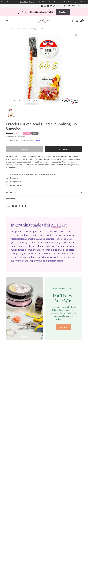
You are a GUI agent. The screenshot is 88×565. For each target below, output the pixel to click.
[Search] (71, 21)
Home (8, 29)
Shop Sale (62, 12)
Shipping (8, 136)
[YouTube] (48, 5)
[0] (80, 21)
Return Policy (11, 199)
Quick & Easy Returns (25, 2)
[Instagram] (45, 5)
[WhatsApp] (22, 206)
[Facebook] (42, 5)
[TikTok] (53, 5)
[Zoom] (76, 34)
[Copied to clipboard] (25, 206)
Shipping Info (11, 192)
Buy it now (63, 149)
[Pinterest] (51, 5)
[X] (16, 206)
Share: (8, 206)
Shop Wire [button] (64, 327)
